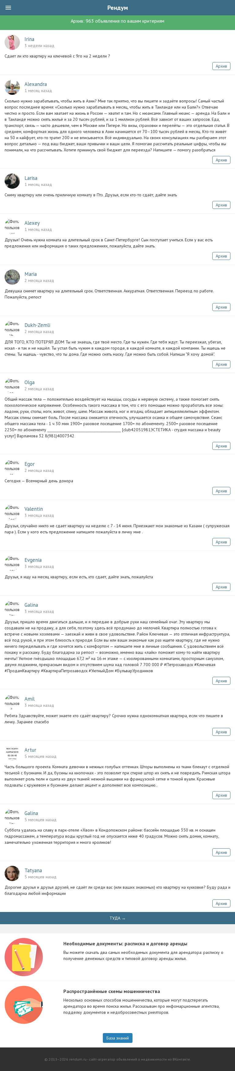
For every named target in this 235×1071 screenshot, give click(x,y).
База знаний (117, 1038)
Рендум (117, 8)
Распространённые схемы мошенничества (111, 991)
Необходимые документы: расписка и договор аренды (125, 943)
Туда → (118, 918)
